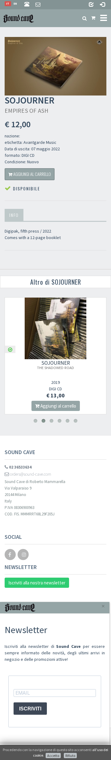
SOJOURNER (55, 365)
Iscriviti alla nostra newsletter (36, 583)
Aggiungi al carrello (31, 174)
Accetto (53, 755)
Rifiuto (70, 755)
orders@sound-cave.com (30, 474)
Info (14, 215)
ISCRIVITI (30, 708)
